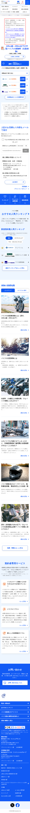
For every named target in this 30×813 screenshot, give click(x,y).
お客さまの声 (5, 9)
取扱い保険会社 (5, 6)
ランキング (14, 6)
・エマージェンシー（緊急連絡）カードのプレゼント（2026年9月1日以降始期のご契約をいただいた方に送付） (14, 35)
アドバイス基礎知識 (15, 200)
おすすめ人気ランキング (14, 214)
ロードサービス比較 (5, 11)
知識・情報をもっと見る (15, 548)
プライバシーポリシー (20, 188)
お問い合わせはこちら (15, 683)
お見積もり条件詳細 (15, 56)
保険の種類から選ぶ (7, 720)
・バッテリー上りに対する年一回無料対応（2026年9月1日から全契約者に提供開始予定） (14, 30)
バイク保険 (4, 3)
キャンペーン (25, 6)
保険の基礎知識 (24, 9)
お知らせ (25, 11)
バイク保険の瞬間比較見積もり (10, 716)
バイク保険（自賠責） (15, 11)
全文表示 (15, 182)
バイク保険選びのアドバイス (9, 712)
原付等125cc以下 (19, 238)
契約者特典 (14, 9)
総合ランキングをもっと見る (15, 268)
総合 (9, 238)
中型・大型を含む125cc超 (15, 241)
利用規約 (24, 186)
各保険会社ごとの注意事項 (15, 97)
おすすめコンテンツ (7, 707)
